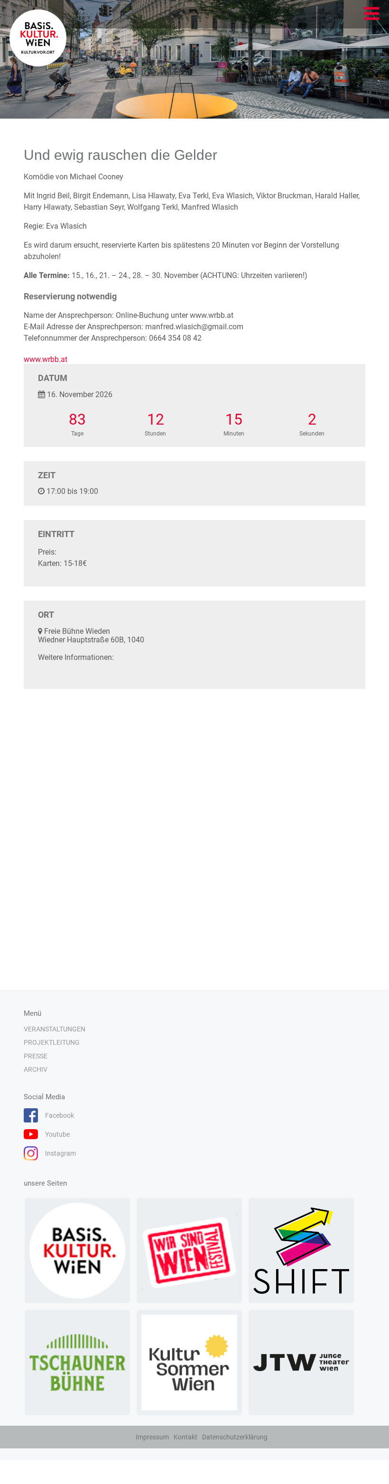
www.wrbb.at (45, 359)
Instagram (60, 1153)
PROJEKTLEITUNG (52, 1042)
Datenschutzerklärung (235, 1437)
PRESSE (35, 1056)
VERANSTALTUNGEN (54, 1029)
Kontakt (185, 1437)
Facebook (59, 1115)
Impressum (152, 1437)
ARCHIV (35, 1069)
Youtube (57, 1134)
